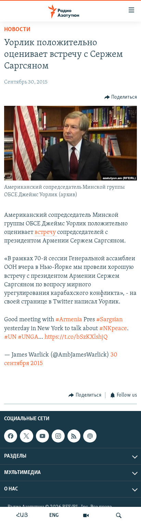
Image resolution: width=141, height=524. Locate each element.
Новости (17, 30)
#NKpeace (113, 329)
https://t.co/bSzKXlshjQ (75, 337)
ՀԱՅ (22, 515)
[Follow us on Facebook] (10, 435)
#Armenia (68, 320)
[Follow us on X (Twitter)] (26, 435)
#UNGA (28, 337)
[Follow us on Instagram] (58, 435)
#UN (10, 337)
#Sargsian (109, 320)
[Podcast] (89, 435)
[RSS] (73, 435)
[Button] (120, 97)
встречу (46, 232)
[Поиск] (118, 515)
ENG (54, 515)
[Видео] (86, 515)
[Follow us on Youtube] (42, 435)
